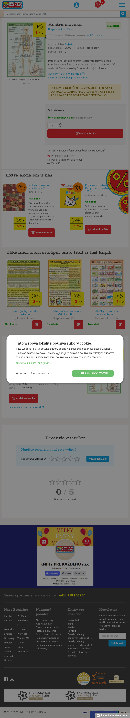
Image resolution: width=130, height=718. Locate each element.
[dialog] (64, 359)
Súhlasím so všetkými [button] (93, 373)
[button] (65, 363)
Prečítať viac (94, 357)
